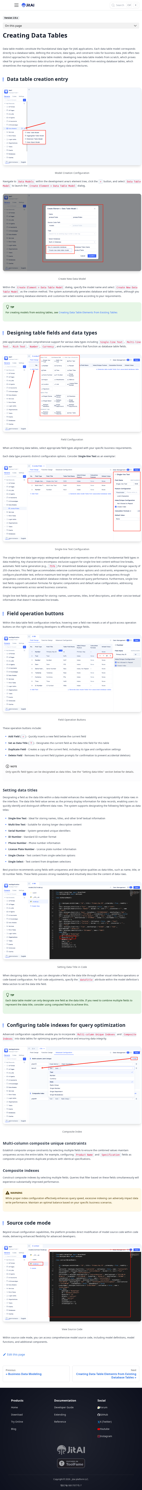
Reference (60, 1421)
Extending (60, 1414)
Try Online (17, 1421)
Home (14, 1407)
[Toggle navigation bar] (16, 5)
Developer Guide (64, 1407)
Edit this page (16, 1354)
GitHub (104, 1414)
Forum (103, 1407)
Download (17, 1414)
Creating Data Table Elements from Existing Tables (88, 312)
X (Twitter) (106, 1421)
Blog (13, 1429)
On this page (13, 26)
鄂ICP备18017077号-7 (71, 1485)
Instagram (106, 1436)
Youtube (104, 1429)
